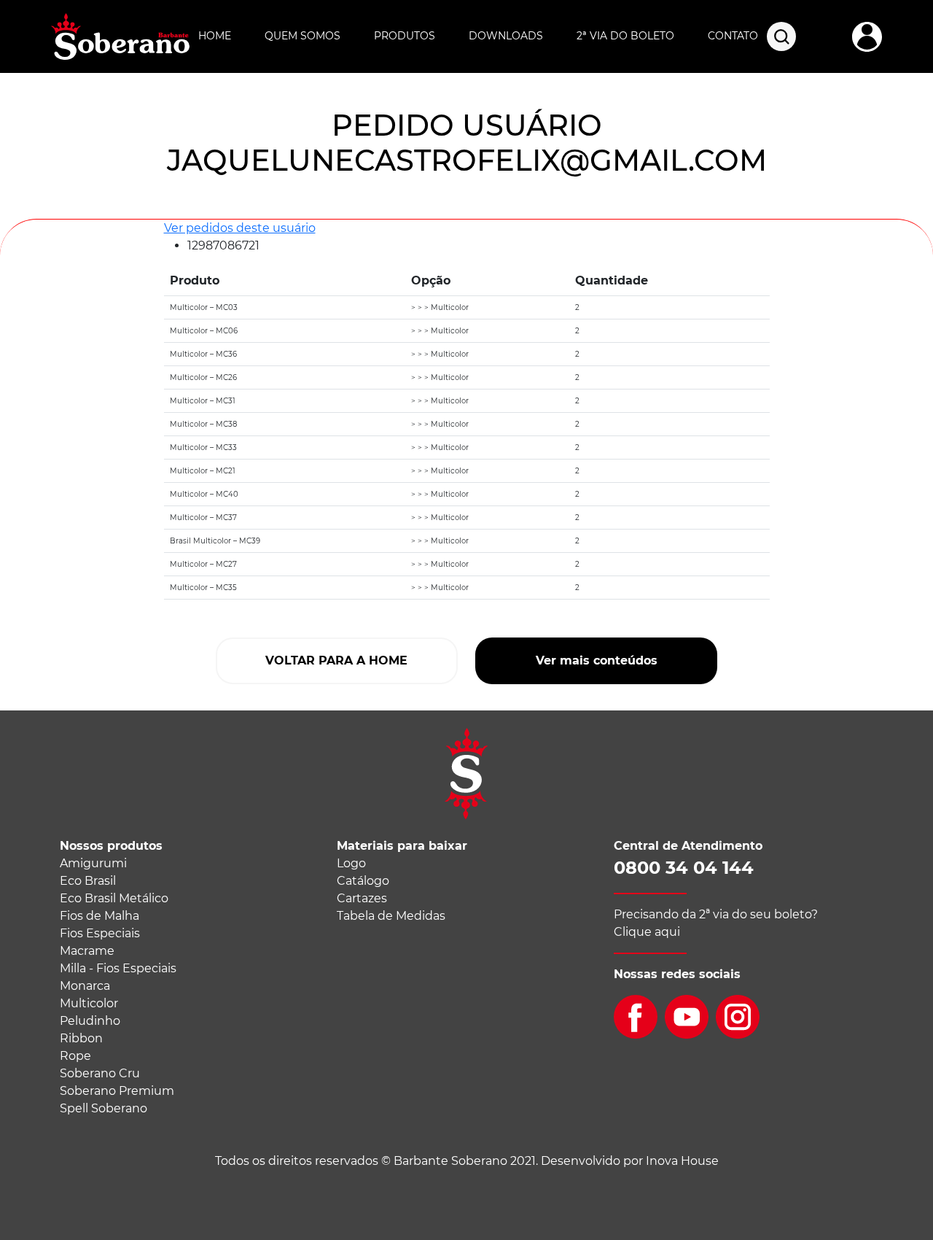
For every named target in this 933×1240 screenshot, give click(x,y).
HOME (214, 35)
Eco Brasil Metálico (114, 898)
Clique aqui (647, 932)
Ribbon (81, 1038)
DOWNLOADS (506, 35)
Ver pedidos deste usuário (240, 228)
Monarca (85, 986)
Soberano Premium (117, 1091)
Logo (351, 863)
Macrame (87, 951)
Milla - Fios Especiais (118, 968)
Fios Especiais (100, 933)
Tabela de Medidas (391, 916)
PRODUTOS (404, 35)
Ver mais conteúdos (596, 660)
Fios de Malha (99, 916)
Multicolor (89, 1003)
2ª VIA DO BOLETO (625, 35)
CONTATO (733, 35)
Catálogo (363, 881)
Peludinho (90, 1021)
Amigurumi (93, 863)
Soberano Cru (100, 1073)
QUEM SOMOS (302, 35)
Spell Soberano (103, 1108)
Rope (75, 1056)
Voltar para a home (336, 660)
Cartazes (362, 898)
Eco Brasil (88, 881)
